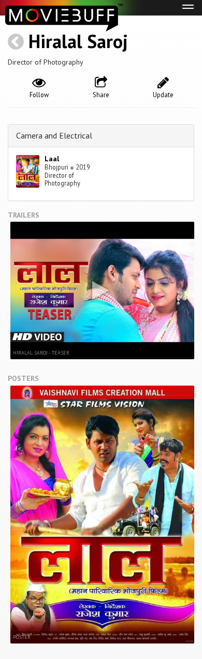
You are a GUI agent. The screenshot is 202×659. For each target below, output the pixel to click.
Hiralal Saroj (78, 41)
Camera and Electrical (54, 135)
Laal (52, 158)
